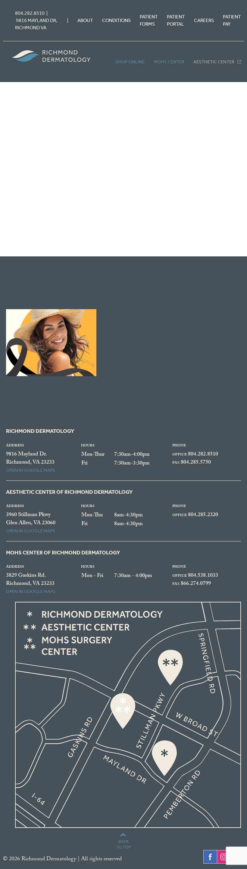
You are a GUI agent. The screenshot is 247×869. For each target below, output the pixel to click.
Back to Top (123, 844)
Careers (204, 20)
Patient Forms (149, 20)
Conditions (116, 20)
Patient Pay (232, 20)
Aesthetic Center (213, 62)
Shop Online (130, 62)
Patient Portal (176, 20)
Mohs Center (169, 62)
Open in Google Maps (30, 470)
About (85, 20)
